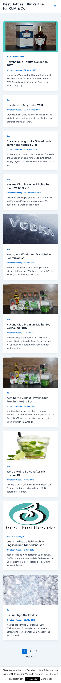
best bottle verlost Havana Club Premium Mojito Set (27, 399)
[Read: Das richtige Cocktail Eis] (30, 589)
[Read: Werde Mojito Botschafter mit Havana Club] (30, 446)
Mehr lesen (46, 678)
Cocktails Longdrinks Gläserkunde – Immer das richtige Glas (30, 143)
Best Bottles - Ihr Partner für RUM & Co (24, 6)
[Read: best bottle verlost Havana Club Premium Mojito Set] (30, 372)
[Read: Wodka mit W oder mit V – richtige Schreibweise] (30, 229)
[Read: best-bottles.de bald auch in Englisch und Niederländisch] (30, 516)
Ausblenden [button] (32, 679)
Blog (9, 100)
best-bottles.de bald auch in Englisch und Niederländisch (25, 543)
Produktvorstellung (15, 57)
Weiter (31, 656)
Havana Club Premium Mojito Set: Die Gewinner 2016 (28, 186)
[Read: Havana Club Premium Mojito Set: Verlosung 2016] (30, 299)
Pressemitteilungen (15, 536)
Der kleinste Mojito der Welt (25, 105)
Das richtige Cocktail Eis (22, 615)
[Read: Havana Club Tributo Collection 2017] (30, 36)
